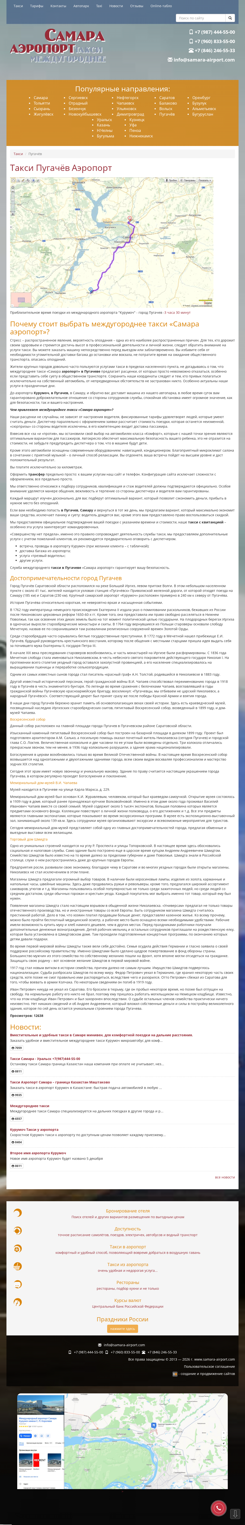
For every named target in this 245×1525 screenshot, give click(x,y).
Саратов (167, 97)
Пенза (135, 130)
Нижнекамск (141, 136)
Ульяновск (126, 108)
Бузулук (199, 103)
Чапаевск (125, 103)
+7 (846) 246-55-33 (214, 50)
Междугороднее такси (29, 1106)
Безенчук (77, 108)
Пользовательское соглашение (209, 1366)
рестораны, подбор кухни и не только (128, 1288)
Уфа (133, 125)
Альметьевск (204, 108)
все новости (225, 1177)
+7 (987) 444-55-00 (214, 32)
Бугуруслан (202, 114)
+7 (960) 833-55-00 (214, 41)
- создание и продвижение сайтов (206, 1373)
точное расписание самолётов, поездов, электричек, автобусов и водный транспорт (128, 1235)
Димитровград (130, 114)
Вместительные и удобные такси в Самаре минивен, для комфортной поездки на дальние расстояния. (101, 1035)
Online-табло (161, 6)
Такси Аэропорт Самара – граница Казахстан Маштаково (60, 1082)
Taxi (99, 6)
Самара (41, 97)
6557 (18, 1119)
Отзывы (136, 6)
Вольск (165, 108)
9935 (18, 1095)
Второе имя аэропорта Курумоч (38, 1153)
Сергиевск (78, 97)
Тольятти (42, 103)
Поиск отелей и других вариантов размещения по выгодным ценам (128, 1217)
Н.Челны (104, 130)
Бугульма (105, 136)
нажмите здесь (122, 1328)
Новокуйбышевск (85, 114)
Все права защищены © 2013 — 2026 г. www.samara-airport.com (181, 1359)
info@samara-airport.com (204, 59)
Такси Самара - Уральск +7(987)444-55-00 (45, 1058)
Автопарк (81, 6)
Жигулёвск (43, 114)
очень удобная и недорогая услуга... (128, 1270)
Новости (116, 6)
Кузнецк (137, 119)
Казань (103, 125)
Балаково (168, 103)
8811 (18, 1071)
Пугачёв (167, 114)
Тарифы (36, 6)
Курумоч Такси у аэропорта (34, 1129)
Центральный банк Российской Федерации (127, 1306)
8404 (18, 1142)
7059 (18, 1048)
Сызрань (42, 108)
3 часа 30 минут (177, 312)
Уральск (104, 119)
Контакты (58, 6)
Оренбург (201, 97)
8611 (18, 1166)
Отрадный (78, 103)
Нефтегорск (128, 97)
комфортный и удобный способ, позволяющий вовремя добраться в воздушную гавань (128, 1252)
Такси (18, 6)
